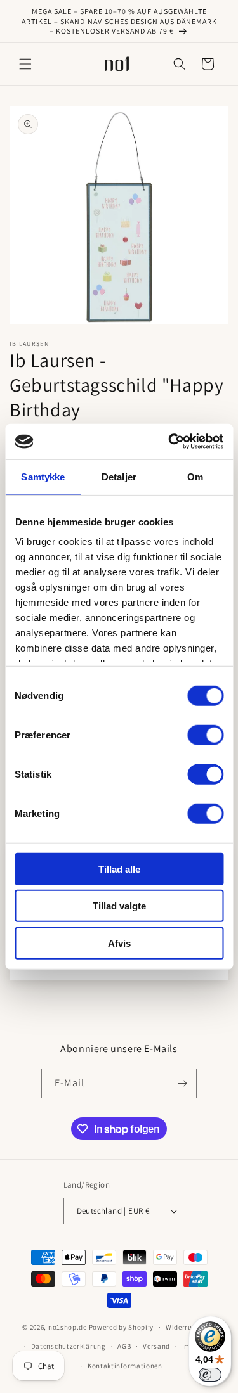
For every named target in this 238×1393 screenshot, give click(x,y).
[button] (25, 64)
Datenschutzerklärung (68, 1346)
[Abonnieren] (182, 1083)
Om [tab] (195, 476)
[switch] (205, 734)
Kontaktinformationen (125, 1365)
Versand (156, 1346)
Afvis (119, 942)
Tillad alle (119, 868)
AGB (124, 1346)
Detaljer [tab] (119, 476)
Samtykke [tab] (43, 476)
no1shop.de (67, 1327)
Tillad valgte (119, 906)
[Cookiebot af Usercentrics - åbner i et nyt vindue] (169, 441)
